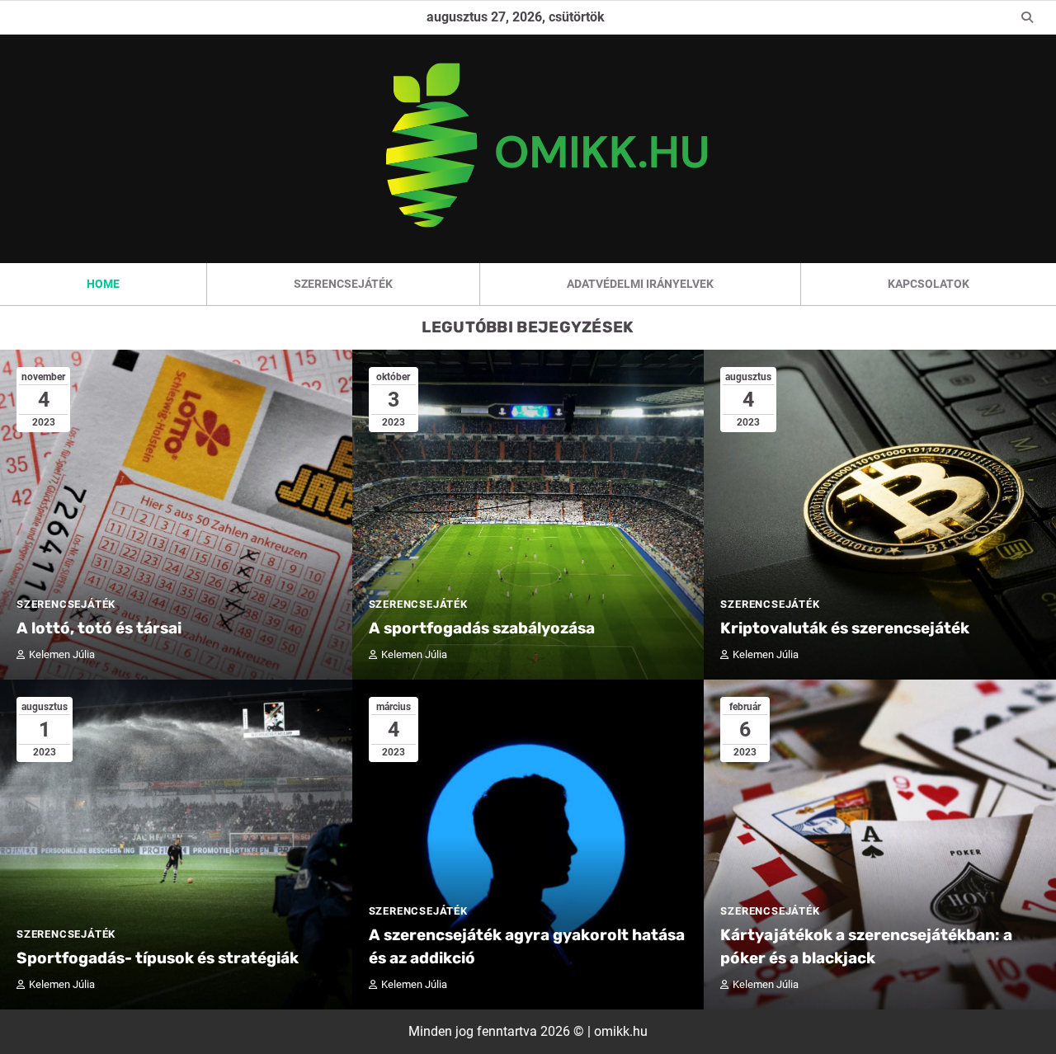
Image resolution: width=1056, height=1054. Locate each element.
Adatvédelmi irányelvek (640, 283)
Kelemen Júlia (62, 654)
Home (103, 283)
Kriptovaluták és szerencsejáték (844, 628)
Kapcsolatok (928, 283)
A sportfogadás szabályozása (482, 628)
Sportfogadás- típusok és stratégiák (157, 957)
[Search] (1027, 17)
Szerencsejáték (343, 283)
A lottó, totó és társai (99, 628)
